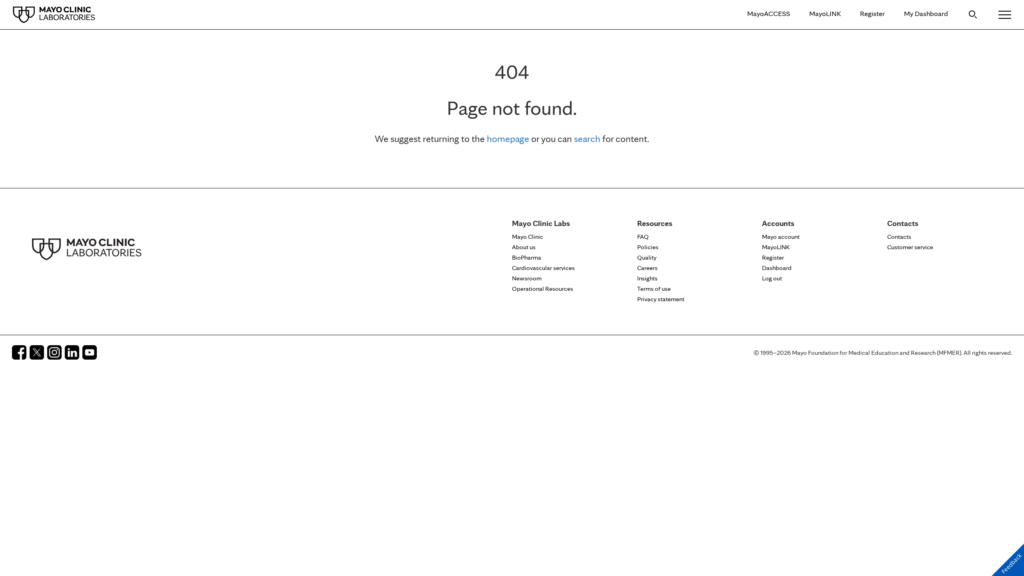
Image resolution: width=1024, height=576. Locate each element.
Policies (647, 247)
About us (524, 247)
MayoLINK (825, 13)
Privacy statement (660, 299)
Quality (646, 257)
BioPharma (526, 257)
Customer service (910, 247)
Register (872, 13)
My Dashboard (926, 13)
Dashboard (777, 268)
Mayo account (781, 236)
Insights (647, 278)
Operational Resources (542, 288)
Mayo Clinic (527, 236)
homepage (508, 138)
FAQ (643, 236)
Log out (772, 278)
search (587, 138)
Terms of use (654, 288)
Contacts (899, 236)
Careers (647, 268)
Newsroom (527, 278)
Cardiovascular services (543, 268)
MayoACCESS (768, 13)
